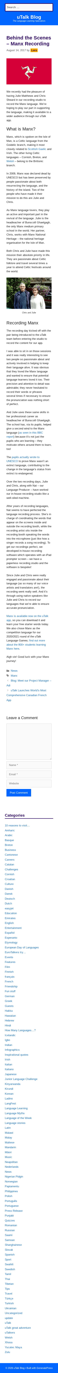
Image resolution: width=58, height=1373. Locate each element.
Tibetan (9, 1283)
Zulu (7, 1352)
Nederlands (12, 1166)
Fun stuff (10, 991)
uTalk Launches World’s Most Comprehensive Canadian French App (26, 695)
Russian (10, 1230)
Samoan (10, 1240)
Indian (8, 1045)
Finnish (9, 971)
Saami (8, 1235)
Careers (10, 859)
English (9, 923)
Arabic (9, 835)
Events (9, 957)
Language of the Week (18, 1118)
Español (10, 932)
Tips (7, 1288)
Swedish (10, 1269)
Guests (9, 1006)
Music (8, 1157)
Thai (7, 1279)
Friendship (11, 986)
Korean (9, 1093)
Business (10, 849)
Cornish (9, 874)
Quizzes (10, 1220)
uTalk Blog (29, 17)
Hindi (8, 1025)
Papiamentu (12, 1186)
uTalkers (10, 1332)
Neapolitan (11, 1162)
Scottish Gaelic (37, 149)
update (9, 1318)
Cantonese (11, 854)
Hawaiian (10, 1015)
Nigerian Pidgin (14, 1176)
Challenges (11, 869)
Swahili (9, 1264)
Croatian (10, 879)
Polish (8, 1196)
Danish (9, 888)
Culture (9, 884)
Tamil (8, 1274)
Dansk (9, 893)
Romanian (11, 1225)
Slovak (9, 1249)
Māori (8, 1152)
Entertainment (13, 928)
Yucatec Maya (13, 1347)
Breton (9, 845)
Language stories (15, 1123)
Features (10, 962)
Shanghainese (13, 1244)
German (10, 996)
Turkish (9, 1303)
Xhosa (8, 1342)
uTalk (8, 1322)
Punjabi (9, 1215)
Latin (8, 1127)
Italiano (9, 1069)
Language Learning (16, 1108)
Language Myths (15, 1113)
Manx (14, 675)
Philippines (11, 1191)
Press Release (14, 1210)
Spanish (10, 1254)
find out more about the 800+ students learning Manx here (26, 644)
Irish (7, 1059)
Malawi (9, 1132)
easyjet (9, 908)
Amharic (10, 830)
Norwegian (11, 1181)
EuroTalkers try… (15, 952)
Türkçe (9, 1298)
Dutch (8, 903)
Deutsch (10, 898)
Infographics (12, 1049)
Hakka (9, 1010)
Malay (8, 1137)
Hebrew (9, 1020)
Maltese (9, 1142)
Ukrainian (10, 1308)
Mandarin (10, 1147)
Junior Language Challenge (21, 1079)
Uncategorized (13, 1313)
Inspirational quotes (16, 1054)
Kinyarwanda (12, 1084)
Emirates (10, 918)
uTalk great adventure (18, 1327)
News (14, 670)
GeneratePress (45, 1368)
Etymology (11, 942)
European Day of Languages (22, 947)
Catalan (9, 864)
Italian (8, 1064)
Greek (8, 1001)
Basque (9, 840)
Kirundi (9, 1088)
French (9, 981)
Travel (8, 1293)
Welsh (10, 161)
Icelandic (10, 1035)
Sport (8, 1259)
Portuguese (12, 1205)
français (10, 976)
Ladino (9, 1098)
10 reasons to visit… (17, 825)
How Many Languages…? (20, 1030)
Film (7, 967)
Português (11, 1201)
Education (11, 913)
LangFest (10, 1103)
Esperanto (11, 937)
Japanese (10, 1074)
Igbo (7, 1040)
